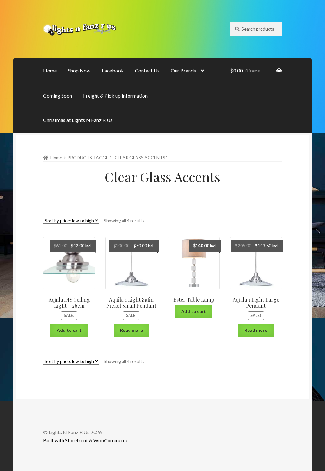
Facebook (113, 70)
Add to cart (69, 330)
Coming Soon (57, 95)
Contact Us (147, 70)
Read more (131, 330)
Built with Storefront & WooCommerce (85, 440)
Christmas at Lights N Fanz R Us (78, 120)
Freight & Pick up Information (115, 95)
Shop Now (79, 70)
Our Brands (183, 70)
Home (50, 70)
